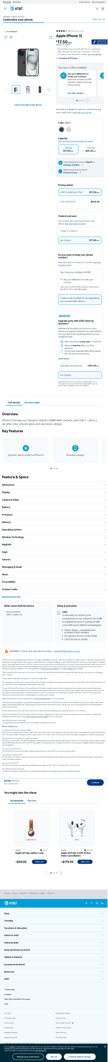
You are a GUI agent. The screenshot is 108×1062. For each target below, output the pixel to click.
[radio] (68, 149)
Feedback (7, 994)
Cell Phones (33, 893)
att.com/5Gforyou (69, 669)
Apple (42, 893)
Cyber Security (61, 1032)
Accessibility (8, 1028)
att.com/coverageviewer (50, 669)
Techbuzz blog (9, 989)
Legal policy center (11, 1037)
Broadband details (10, 1032)
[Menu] (5, 9)
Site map (7, 1013)
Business (17, 2)
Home (15, 893)
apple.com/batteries (42, 699)
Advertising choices (63, 1013)
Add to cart (39, 862)
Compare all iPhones (68, 58)
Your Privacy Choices (63, 1023)
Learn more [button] (63, 358)
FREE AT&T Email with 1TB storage (17, 999)
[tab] (14, 402)
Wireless (23, 893)
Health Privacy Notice (63, 1028)
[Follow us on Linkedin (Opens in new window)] (102, 903)
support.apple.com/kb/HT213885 (37, 717)
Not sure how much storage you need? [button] (75, 141)
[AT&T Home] (16, 9)
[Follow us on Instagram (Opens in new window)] (97, 903)
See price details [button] (94, 54)
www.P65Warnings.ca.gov (67, 651)
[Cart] (97, 9)
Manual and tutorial (11, 596)
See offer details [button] (75, 93)
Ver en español (98, 2)
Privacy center (61, 1018)
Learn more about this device (28, 104)
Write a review (79, 31)
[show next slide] (49, 89)
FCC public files (61, 1037)
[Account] (103, 9)
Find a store (84, 2)
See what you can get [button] (82, 112)
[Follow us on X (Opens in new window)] (86, 903)
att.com (7, 893)
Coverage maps (10, 1018)
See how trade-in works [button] (75, 223)
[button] (98, 20)
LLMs (6, 1004)
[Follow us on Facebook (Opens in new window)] (91, 903)
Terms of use (9, 1023)
